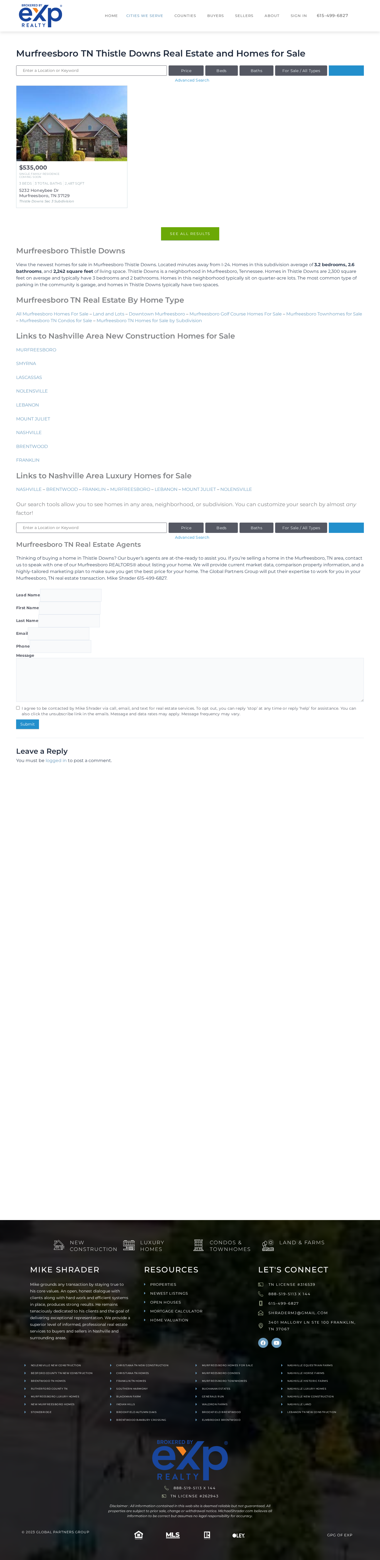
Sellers (244, 15)
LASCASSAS (29, 377)
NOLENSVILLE (32, 391)
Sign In (299, 15)
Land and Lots (108, 314)
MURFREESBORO (36, 349)
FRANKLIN (28, 460)
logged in (56, 760)
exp (348, 1535)
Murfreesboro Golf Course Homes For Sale (235, 314)
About (272, 15)
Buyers (215, 15)
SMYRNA (26, 363)
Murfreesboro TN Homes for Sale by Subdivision (149, 320)
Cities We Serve (144, 15)
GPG (331, 1535)
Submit (27, 724)
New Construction (94, 1246)
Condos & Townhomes (230, 1246)
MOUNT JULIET (33, 419)
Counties (185, 15)
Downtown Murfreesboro (157, 314)
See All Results (190, 233)
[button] (146, 16)
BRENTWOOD (32, 446)
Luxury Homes (152, 1246)
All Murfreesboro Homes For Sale (52, 314)
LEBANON (27, 405)
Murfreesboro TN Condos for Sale (55, 320)
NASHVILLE (29, 432)
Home (111, 15)
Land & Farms (302, 1243)
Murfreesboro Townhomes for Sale (324, 314)
